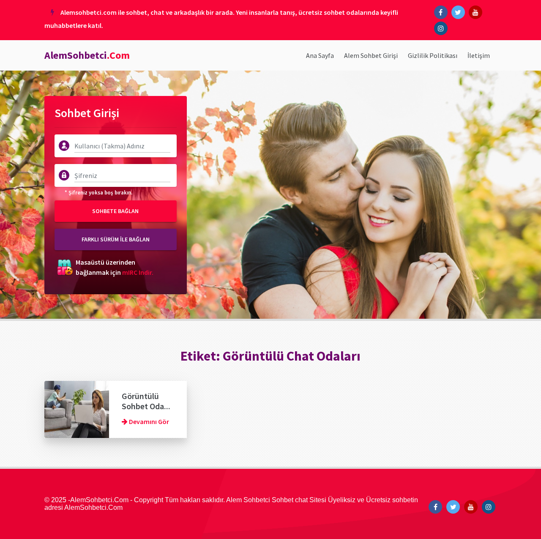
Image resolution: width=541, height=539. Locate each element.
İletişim (478, 55)
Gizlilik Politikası (432, 55)
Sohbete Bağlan (115, 211)
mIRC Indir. (137, 272)
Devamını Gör (148, 421)
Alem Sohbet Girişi (371, 55)
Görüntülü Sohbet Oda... (146, 401)
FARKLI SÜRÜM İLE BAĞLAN (116, 239)
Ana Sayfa (320, 55)
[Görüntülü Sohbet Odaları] (76, 408)
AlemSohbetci (87, 55)
